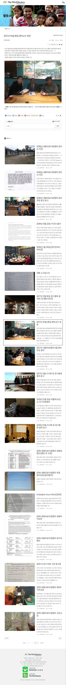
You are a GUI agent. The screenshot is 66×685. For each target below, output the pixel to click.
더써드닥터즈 (7, 40)
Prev (24, 643)
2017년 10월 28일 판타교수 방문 (17, 36)
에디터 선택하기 (57, 121)
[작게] (54, 44)
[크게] (52, 44)
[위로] (56, 44)
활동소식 (8, 138)
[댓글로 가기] (60, 44)
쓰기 (60, 638)
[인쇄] (62, 44)
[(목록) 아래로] (58, 44)
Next (41, 643)
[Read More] (33, 157)
